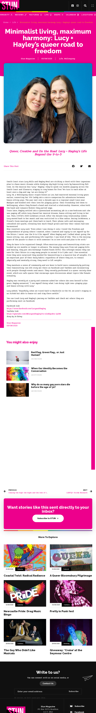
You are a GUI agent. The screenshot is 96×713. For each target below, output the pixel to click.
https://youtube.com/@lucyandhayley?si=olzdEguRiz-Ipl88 (34, 313)
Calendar (71, 15)
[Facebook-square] (72, 5)
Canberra (67, 605)
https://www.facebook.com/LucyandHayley (26, 308)
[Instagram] (77, 5)
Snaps (57, 15)
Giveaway (67, 644)
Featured (66, 569)
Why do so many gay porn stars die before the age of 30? (50, 386)
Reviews (19, 15)
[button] (85, 5)
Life (46, 15)
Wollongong (69, 58)
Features (34, 15)
